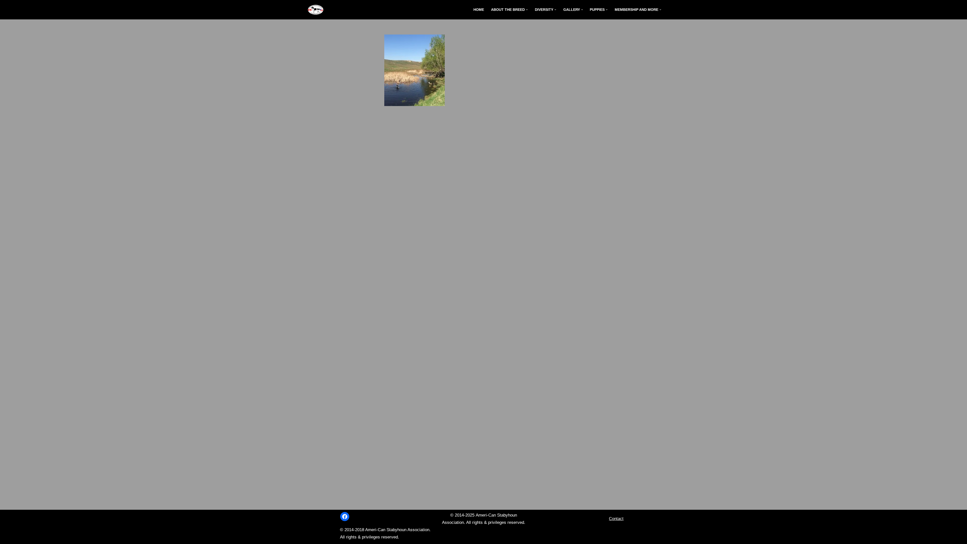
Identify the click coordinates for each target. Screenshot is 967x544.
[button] (527, 10)
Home (478, 10)
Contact (616, 518)
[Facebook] (344, 516)
